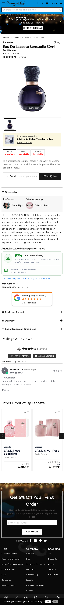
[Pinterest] (40, 540)
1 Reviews (21, 57)
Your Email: (10, 176)
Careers (29, 590)
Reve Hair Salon (8, 585)
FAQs (3, 575)
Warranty (30, 569)
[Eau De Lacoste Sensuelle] (10, 124)
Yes (48, 601)
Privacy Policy (32, 575)
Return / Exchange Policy (12, 564)
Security (29, 580)
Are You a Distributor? (35, 585)
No (55, 601)
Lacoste (16, 37)
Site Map (52, 569)
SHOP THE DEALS (32, 28)
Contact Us (6, 580)
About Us (30, 553)
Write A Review (21, 356)
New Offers (53, 575)
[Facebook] (55, 43)
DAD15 (22, 19)
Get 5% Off (32, 531)
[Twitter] (59, 43)
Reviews (51, 564)
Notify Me (51, 176)
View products (24, 142)
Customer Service (9, 553)
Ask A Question (46, 356)
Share (6, 390)
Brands (6, 37)
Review (7, 361)
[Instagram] (35, 540)
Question (20, 361)
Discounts (52, 559)
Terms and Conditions (35, 564)
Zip (49, 553)
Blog (28, 559)
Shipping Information (10, 559)
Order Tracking (8, 569)
